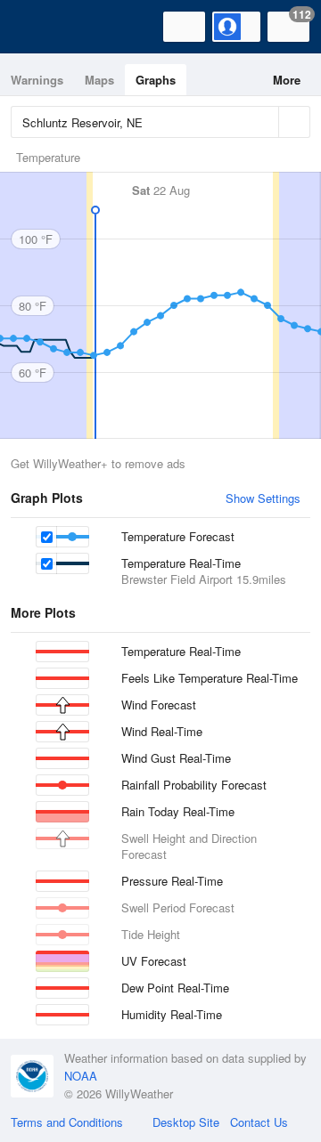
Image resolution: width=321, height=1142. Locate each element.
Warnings (37, 79)
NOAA (80, 1075)
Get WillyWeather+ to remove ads (98, 463)
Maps (99, 79)
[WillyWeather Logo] (40, 26)
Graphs (156, 79)
